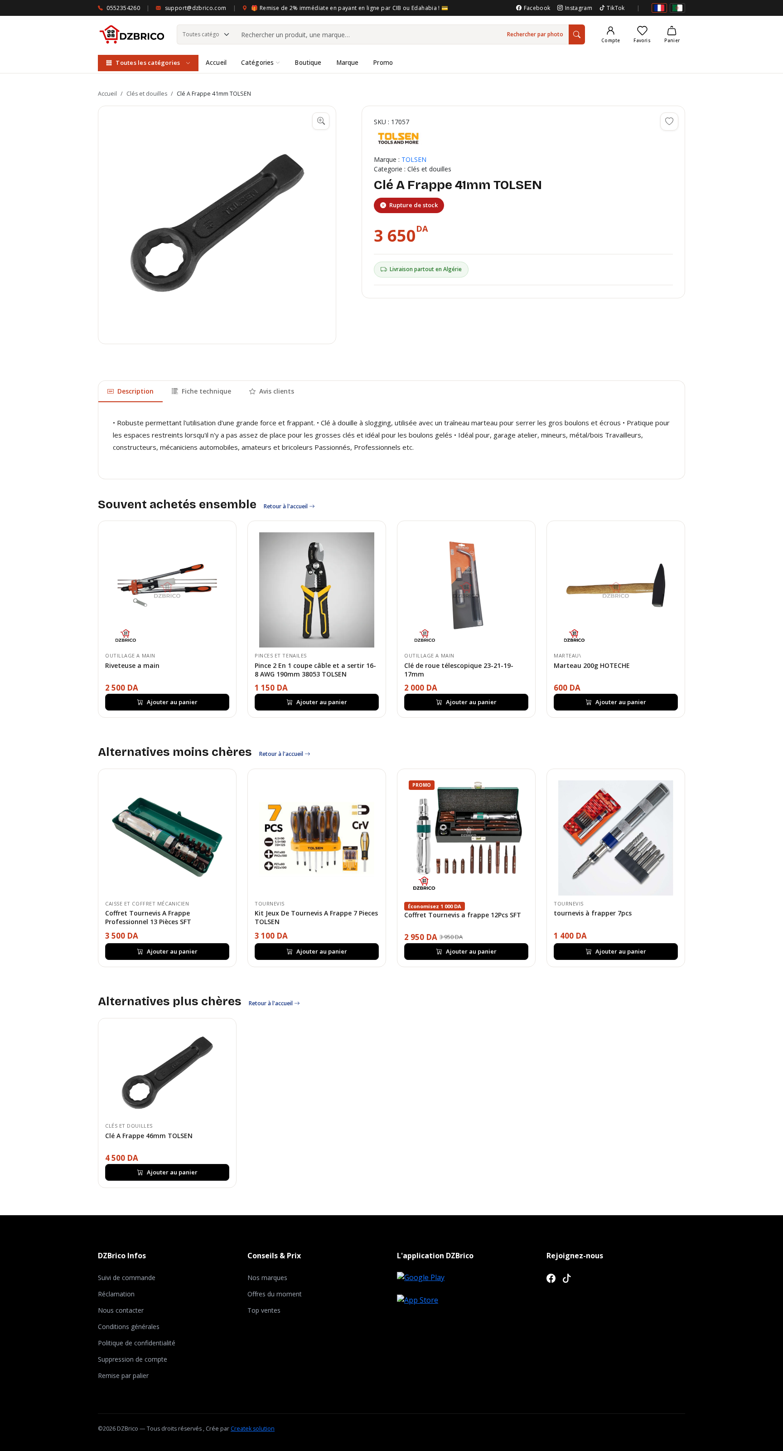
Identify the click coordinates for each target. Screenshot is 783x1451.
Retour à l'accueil (286, 506)
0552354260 (123, 8)
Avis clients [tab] (276, 391)
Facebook (537, 8)
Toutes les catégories (148, 62)
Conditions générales (129, 1326)
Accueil (216, 62)
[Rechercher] (577, 34)
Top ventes (263, 1310)
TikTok (615, 8)
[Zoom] (320, 121)
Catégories (257, 62)
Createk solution (253, 1428)
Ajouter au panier (172, 702)
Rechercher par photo (535, 34)
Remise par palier (123, 1375)
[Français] (659, 8)
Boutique (308, 62)
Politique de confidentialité (136, 1343)
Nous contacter (121, 1310)
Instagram (578, 8)
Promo (383, 62)
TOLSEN (413, 159)
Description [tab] (135, 391)
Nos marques (267, 1277)
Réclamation (116, 1294)
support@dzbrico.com (196, 8)
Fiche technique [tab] (206, 391)
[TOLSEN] (398, 138)
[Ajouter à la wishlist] (669, 121)
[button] (217, 225)
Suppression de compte (132, 1359)
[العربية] (677, 8)
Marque (347, 62)
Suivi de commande (126, 1277)
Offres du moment (274, 1294)
